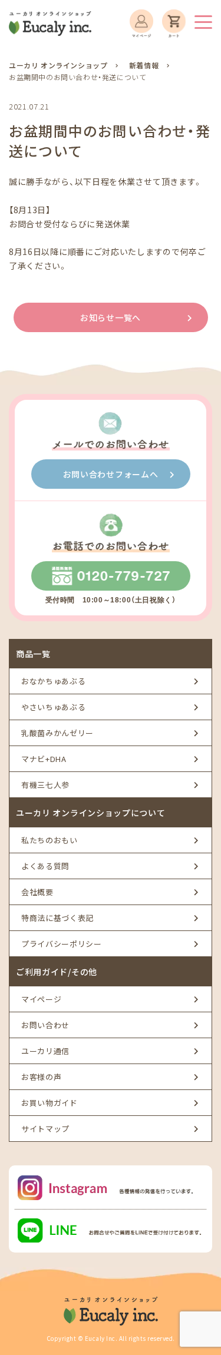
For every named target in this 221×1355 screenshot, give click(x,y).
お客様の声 (41, 1076)
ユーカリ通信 (45, 1050)
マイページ (41, 999)
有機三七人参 (45, 784)
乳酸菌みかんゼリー (57, 732)
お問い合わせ (45, 1025)
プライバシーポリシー (61, 943)
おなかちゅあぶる (53, 681)
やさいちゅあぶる (53, 707)
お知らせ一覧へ (110, 317)
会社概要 (37, 891)
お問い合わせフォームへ (111, 474)
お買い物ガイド (49, 1102)
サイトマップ (45, 1128)
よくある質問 (45, 866)
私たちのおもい (49, 840)
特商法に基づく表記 (57, 917)
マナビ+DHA (44, 758)
